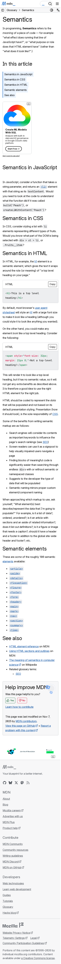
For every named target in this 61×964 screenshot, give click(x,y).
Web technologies (13, 883)
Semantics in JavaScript (18, 74)
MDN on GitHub (12, 867)
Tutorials (8, 901)
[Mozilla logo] (13, 925)
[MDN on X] (16, 783)
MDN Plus (9, 822)
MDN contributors (26, 721)
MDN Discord (11, 861)
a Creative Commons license (38, 958)
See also (9, 95)
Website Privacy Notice (16, 932)
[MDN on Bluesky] (10, 783)
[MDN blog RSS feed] (28, 783)
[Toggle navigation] (57, 3)
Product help (10, 828)
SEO (45, 442)
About (6, 798)
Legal (33, 938)
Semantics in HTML (15, 84)
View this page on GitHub (20, 725)
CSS (55, 414)
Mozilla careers (12, 810)
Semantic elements (15, 90)
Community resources (15, 849)
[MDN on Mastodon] (22, 783)
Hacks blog (9, 912)
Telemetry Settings (14, 938)
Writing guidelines (13, 855)
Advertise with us (13, 816)
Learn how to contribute (19, 706)
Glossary (8, 906)
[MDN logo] (9, 767)
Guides (7, 895)
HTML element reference (24, 646)
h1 (35, 261)
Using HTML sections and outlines (29, 651)
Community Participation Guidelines (23, 943)
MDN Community (13, 844)
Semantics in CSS (14, 79)
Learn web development (17, 889)
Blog (5, 804)
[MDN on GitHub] (5, 783)
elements (8, 561)
